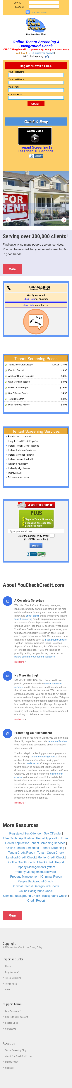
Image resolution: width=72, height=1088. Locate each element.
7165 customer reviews (41, 53)
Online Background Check (36, 891)
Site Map (9, 1067)
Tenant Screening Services (47, 843)
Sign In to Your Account (16, 1017)
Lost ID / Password (39, 12)
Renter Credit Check (51, 857)
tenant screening (23, 619)
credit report (32, 763)
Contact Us (10, 1028)
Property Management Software (35, 872)
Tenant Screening (52, 848)
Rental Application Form (52, 838)
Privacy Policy (36, 947)
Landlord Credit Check (21, 857)
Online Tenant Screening (22, 848)
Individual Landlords (37, 211)
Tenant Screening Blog (15, 1050)
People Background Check (35, 881)
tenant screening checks (44, 756)
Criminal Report (51, 876)
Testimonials (11, 983)
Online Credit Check (21, 862)
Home (8, 966)
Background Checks (56, 639)
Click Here (29, 299)
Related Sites (11, 1022)
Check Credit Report (50, 862)
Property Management (24, 876)
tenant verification (57, 741)
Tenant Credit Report (21, 852)
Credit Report (36, 900)
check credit (32, 615)
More (12, 269)
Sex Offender (52, 833)
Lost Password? (13, 1011)
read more (19, 662)
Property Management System (35, 867)
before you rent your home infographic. (35, 656)
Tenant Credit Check (50, 852)
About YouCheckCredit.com (18, 1056)
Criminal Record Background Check (35, 886)
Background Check (54, 895)
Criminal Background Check (21, 895)
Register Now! (12, 972)
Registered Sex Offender (25, 833)
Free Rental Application (18, 838)
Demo (8, 989)
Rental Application (17, 843)
